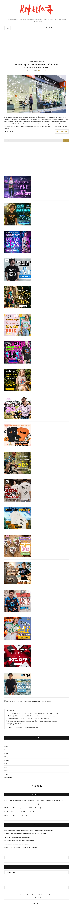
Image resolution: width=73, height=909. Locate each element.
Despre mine (30, 895)
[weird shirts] (17, 352)
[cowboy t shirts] (17, 490)
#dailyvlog (10, 724)
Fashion (6, 750)
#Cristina (47, 721)
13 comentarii (42, 71)
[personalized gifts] (17, 656)
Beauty (31, 61)
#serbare (35, 721)
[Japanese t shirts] (17, 628)
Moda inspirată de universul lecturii (25, 812)
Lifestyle (41, 61)
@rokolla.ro (10, 711)
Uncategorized (8, 777)
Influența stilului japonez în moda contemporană (16, 844)
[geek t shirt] (17, 214)
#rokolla (18, 724)
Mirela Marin (7, 804)
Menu (7, 28)
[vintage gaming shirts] (17, 600)
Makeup (6, 760)
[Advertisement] (36, 44)
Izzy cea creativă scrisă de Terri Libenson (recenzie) (25, 804)
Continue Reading (61, 131)
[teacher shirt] (17, 324)
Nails (5, 767)
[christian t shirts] (17, 683)
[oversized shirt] (17, 297)
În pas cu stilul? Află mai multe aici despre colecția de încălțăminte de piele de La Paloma (41, 800)
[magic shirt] (17, 186)
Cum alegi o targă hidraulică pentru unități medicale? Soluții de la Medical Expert (25, 833)
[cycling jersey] (17, 462)
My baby (6, 763)
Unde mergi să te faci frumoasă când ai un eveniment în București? (36, 66)
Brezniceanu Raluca (9, 812)
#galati (54, 721)
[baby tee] (17, 407)
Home (36, 61)
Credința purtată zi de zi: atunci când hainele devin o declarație (20, 847)
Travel (6, 774)
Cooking (6, 746)
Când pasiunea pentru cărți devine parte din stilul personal (19, 840)
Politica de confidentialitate (44, 895)
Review (6, 770)
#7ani (41, 721)
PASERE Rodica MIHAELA (11, 800)
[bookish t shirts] (17, 380)
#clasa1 (28, 721)
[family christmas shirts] (17, 435)
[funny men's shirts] (17, 269)
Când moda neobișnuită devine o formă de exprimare (18, 837)
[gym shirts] (17, 573)
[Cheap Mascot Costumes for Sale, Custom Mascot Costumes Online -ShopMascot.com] (27, 701)
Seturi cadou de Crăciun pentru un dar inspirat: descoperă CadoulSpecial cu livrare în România (28, 830)
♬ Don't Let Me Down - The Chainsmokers (22, 728)
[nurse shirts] (17, 545)
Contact (22, 895)
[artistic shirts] (17, 242)
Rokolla (36, 903)
